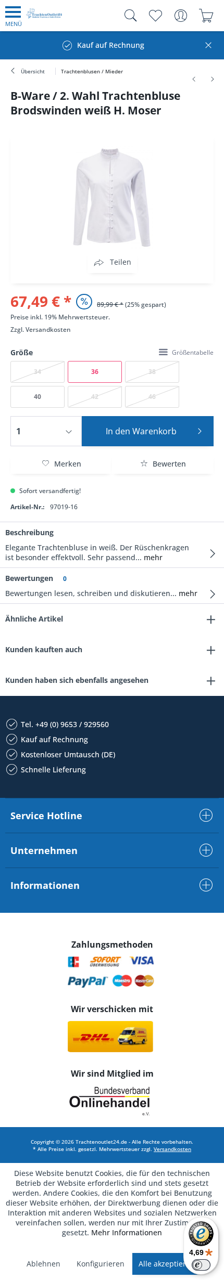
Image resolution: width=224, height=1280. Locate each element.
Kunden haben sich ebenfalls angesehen (76, 680)
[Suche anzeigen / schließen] (128, 15)
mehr (152, 557)
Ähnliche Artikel (34, 619)
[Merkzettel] (155, 15)
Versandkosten (48, 329)
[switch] (201, 1265)
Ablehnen (43, 1264)
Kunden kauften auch (43, 649)
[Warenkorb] (206, 15)
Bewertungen (29, 578)
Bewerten (168, 464)
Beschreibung (29, 532)
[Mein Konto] (180, 15)
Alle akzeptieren (167, 1264)
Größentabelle (193, 352)
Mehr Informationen (126, 1232)
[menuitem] (13, 15)
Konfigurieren (101, 1264)
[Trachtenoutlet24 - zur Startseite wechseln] (44, 17)
